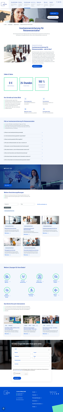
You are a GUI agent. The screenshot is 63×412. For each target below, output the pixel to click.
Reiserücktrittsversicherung (10, 228)
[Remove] (9, 207)
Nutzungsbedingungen (36, 397)
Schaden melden (53, 13)
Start (5, 24)
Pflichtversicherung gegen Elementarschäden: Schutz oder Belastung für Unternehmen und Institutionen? (30, 328)
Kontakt (33, 392)
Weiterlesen (7, 233)
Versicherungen (10, 24)
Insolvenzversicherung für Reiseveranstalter (29, 229)
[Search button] (57, 5)
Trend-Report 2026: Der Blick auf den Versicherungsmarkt (12, 328)
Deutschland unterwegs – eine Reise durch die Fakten (50, 328)
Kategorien (7, 204)
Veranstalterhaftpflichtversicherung (31, 250)
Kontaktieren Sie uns (36, 66)
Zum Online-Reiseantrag (52, 17)
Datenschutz (34, 400)
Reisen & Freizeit (16, 24)
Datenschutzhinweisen (18, 370)
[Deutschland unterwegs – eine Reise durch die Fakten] (50, 319)
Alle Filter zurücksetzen (42, 204)
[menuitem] (14, 5)
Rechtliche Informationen (37, 403)
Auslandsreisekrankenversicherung (50, 228)
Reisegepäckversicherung (10, 250)
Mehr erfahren (7, 185)
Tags (22, 204)
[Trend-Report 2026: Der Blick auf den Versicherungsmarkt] (12, 319)
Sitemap (33, 406)
